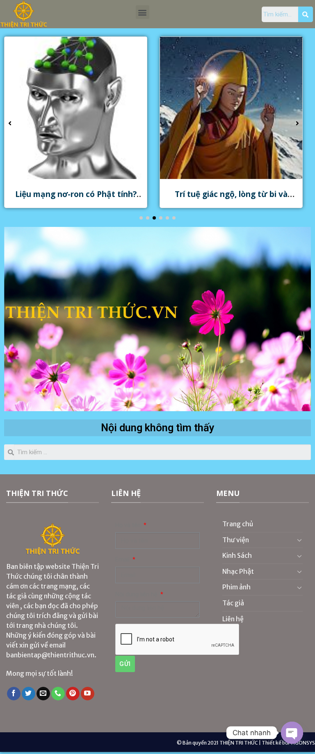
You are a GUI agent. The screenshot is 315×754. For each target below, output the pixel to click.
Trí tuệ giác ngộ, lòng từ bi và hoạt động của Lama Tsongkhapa (231, 199)
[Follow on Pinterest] (73, 694)
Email (123, 559)
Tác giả (233, 603)
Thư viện (235, 540)
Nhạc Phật (238, 571)
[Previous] (20, 319)
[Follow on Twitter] (28, 694)
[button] (142, 12)
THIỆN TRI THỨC (238, 743)
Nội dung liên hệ (137, 594)
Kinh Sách (237, 555)
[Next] (294, 319)
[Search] (305, 14)
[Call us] (58, 694)
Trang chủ (237, 524)
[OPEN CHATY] (292, 733)
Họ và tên (128, 525)
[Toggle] (299, 540)
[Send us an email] (43, 694)
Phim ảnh (236, 587)
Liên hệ (233, 619)
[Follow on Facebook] (14, 694)
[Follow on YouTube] (87, 694)
